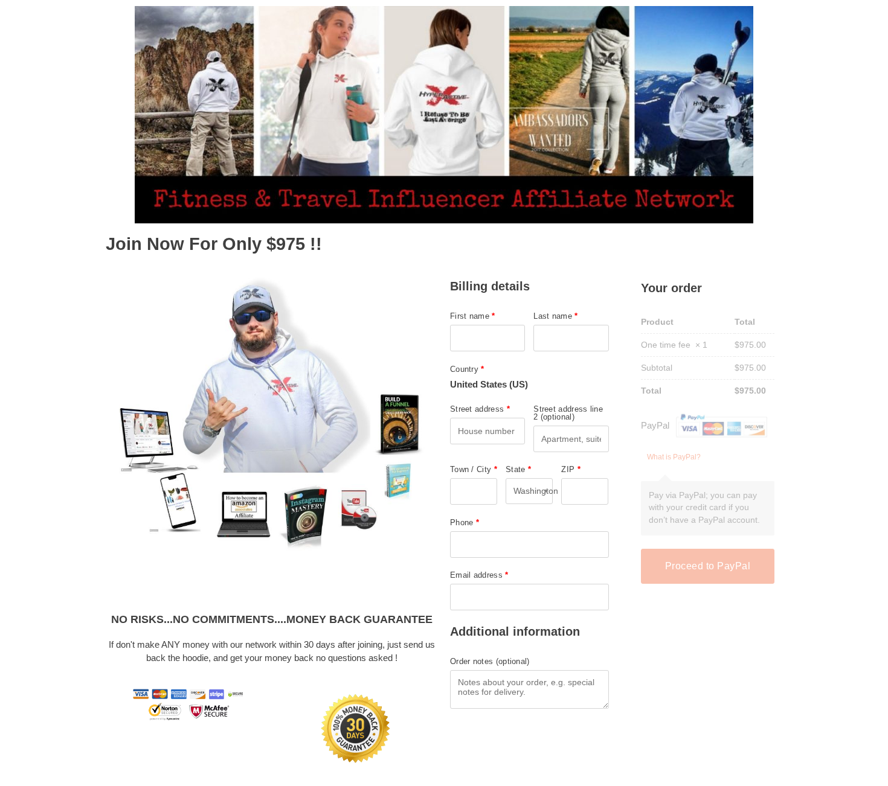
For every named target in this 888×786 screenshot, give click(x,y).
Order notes (490, 661)
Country (467, 369)
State (518, 469)
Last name (555, 316)
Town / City (473, 469)
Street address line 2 (568, 413)
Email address (479, 575)
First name (472, 316)
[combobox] (529, 491)
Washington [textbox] (529, 491)
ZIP (571, 469)
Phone (464, 522)
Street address (480, 409)
